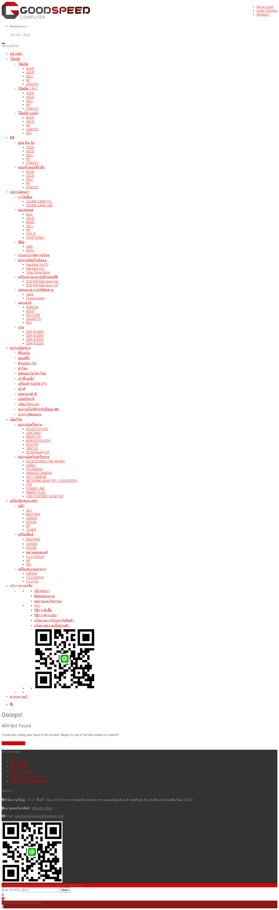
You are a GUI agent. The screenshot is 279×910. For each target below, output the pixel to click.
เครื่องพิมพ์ (25, 534)
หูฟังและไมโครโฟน (32, 373)
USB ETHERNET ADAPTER (44, 496)
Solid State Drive (38, 272)
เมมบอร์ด (24, 303)
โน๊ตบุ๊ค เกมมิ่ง (28, 113)
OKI (28, 565)
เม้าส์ (21, 389)
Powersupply (35, 298)
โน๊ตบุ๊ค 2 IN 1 (28, 89)
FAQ (37, 606)
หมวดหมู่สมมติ (37, 552)
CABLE (31, 465)
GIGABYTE (33, 319)
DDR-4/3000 (35, 339)
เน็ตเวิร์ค (16, 419)
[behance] (11, 704)
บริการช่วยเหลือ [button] (21, 586)
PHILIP (31, 234)
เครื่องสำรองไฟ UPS (32, 384)
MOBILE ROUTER (38, 441)
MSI (29, 133)
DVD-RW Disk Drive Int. (42, 285)
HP (28, 80)
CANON (31, 518)
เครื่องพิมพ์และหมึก (24, 501)
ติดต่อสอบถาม (44, 596)
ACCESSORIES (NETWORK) (45, 461)
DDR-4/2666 (35, 336)
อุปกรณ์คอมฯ (19, 192)
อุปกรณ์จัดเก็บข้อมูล (32, 260)
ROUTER (32, 445)
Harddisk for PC (37, 265)
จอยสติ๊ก (24, 358)
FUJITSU (32, 581)
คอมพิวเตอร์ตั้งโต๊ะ (31, 167)
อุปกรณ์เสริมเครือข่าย (33, 457)
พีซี (12, 138)
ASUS (30, 72)
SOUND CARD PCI (39, 201)
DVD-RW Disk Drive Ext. (42, 281)
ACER (30, 69)
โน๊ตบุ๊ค (15, 59)
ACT (29, 510)
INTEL (30, 250)
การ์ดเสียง (25, 197)
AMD (29, 247)
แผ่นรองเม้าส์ (27, 394)
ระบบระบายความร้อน (33, 255)
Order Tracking (267, 11)
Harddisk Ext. (35, 268)
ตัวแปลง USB (27, 363)
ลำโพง (23, 368)
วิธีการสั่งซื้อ (43, 610)
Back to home (15, 743)
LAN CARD (33, 433)
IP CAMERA (34, 469)
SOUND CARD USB (39, 205)
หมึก (21, 506)
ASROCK (32, 307)
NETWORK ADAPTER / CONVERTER (51, 481)
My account (265, 7)
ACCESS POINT (37, 429)
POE (29, 485)
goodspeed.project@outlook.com (39, 816)
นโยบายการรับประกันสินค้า (54, 620)
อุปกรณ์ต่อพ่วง (20, 348)
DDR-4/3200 (35, 343)
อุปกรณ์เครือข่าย (30, 424)
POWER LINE (35, 488)
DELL (29, 76)
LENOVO (32, 84)
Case (29, 294)
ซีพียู (21, 242)
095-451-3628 (42, 808)
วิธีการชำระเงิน (45, 615)
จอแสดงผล (25, 210)
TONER (31, 530)
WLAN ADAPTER (38, 452)
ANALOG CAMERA (39, 473)
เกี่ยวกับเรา (42, 591)
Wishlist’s (263, 15)
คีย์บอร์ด (24, 353)
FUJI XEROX (35, 557)
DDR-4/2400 (35, 332)
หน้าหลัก (16, 54)
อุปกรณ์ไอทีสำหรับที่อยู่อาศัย (38, 409)
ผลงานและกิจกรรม (48, 601)
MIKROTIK (33, 437)
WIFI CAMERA (36, 477)
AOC (29, 214)
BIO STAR (33, 315)
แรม (21, 327)
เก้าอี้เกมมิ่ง (26, 378)
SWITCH (32, 448)
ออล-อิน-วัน (26, 143)
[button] (10, 46)
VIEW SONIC (35, 238)
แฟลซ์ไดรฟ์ (26, 399)
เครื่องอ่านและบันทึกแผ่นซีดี (38, 277)
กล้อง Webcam (29, 404)
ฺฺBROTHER (33, 539)
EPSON (31, 522)
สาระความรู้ (18, 697)
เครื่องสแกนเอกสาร (32, 569)
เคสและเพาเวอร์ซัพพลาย (36, 290)
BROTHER (33, 514)
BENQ (30, 222)
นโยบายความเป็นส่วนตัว (51, 625)
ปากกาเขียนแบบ (29, 414)
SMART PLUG (35, 492)
